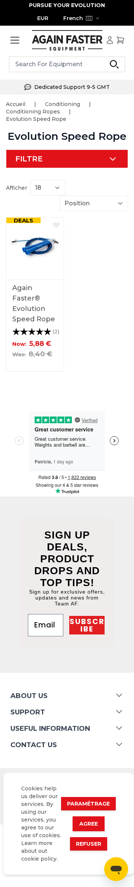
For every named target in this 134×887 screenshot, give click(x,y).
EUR (42, 18)
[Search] (114, 64)
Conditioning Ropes (33, 111)
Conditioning (62, 104)
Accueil (15, 104)
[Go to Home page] (67, 40)
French (73, 18)
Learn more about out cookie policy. (39, 851)
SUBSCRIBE (87, 625)
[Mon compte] (109, 40)
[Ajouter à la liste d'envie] (56, 225)
